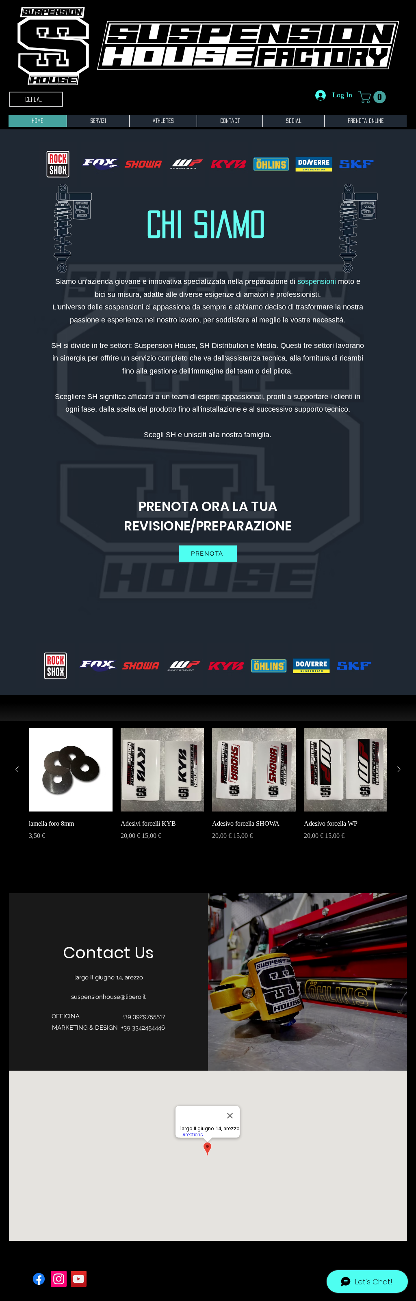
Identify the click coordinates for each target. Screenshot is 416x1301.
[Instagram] (59, 1279)
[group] (208, 790)
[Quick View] (71, 770)
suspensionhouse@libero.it (108, 996)
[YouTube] (79, 1279)
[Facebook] (39, 1279)
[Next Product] (399, 769)
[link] (373, 97)
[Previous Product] (17, 769)
